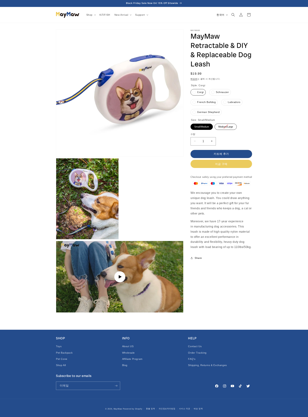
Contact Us (195, 346)
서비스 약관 (184, 409)
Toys (58, 346)
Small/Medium (202, 125)
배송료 (194, 79)
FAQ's (191, 359)
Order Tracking (197, 352)
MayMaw (118, 409)
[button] (90, 15)
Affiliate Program (132, 359)
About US (128, 346)
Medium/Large (225, 125)
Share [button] (198, 258)
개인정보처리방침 (167, 409)
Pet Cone (61, 359)
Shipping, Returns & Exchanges (207, 365)
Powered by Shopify (132, 409)
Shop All (61, 365)
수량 (193, 134)
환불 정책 (150, 409)
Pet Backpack (64, 352)
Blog (124, 365)
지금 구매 (221, 163)
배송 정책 (198, 409)
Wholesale (128, 352)
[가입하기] (116, 386)
